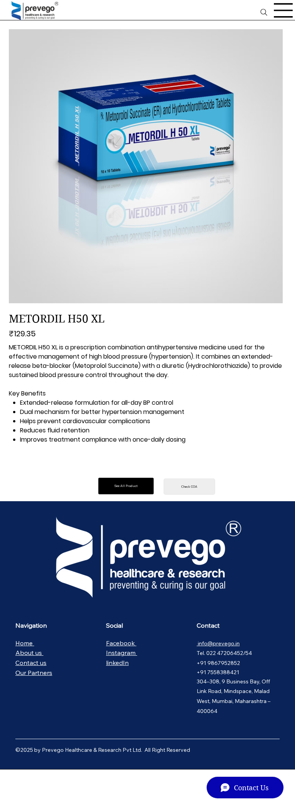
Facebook (121, 643)
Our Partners (33, 672)
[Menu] (283, 10)
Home (24, 643)
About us (29, 652)
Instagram (121, 652)
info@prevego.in (218, 643)
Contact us (30, 662)
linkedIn (117, 662)
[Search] (264, 12)
